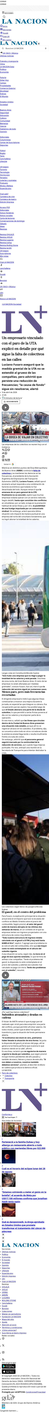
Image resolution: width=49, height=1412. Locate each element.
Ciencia (3, 126)
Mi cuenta (7, 40)
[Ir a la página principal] (24, 23)
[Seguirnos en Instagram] (3, 1353)
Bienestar (4, 123)
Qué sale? (4, 194)
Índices (3, 93)
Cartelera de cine (7, 196)
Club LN (6, 36)
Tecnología (4, 172)
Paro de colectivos (10, 1073)
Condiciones (31, 1392)
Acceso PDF (5, 207)
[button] (24, 170)
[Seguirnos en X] (3, 1346)
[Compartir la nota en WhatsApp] (6, 453)
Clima (2, 64)
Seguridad (4, 112)
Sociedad (16, 304)
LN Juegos (4, 167)
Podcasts (4, 183)
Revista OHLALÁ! (7, 234)
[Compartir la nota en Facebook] (3, 460)
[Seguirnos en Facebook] (3, 1339)
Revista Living (6, 242)
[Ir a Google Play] (8, 1368)
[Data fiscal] (3, 1408)
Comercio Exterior (8, 88)
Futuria (3, 77)
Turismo (3, 169)
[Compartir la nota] (3, 453)
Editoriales (4, 137)
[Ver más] (3, 1081)
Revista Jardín (6, 248)
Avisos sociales (6, 215)
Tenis (2, 156)
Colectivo (8, 1075)
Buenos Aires (5, 110)
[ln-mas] (24, 334)
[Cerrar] (38, 43)
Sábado (3, 223)
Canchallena (5, 158)
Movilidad (4, 91)
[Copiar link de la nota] (3, 456)
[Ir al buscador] (4, 16)
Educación (4, 115)
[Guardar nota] (6, 449)
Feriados (3, 177)
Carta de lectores (7, 218)
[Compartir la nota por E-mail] (8, 460)
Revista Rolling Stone (9, 245)
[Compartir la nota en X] (6, 460)
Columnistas (5, 140)
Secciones (7, 30)
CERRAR (3, 1)
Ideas (2, 226)
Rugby (2, 153)
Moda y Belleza (6, 186)
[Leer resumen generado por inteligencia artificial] (3, 449)
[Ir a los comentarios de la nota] (8, 449)
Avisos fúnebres (7, 213)
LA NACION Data (7, 66)
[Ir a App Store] (8, 1373)
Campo (3, 83)
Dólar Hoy (4, 80)
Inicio (5, 26)
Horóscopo (5, 175)
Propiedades (5, 85)
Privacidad (40, 1392)
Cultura (3, 118)
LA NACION (7, 304)
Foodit (5, 33)
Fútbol (2, 150)
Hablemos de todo (8, 129)
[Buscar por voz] (45, 48)
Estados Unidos (6, 102)
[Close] (3, 1234)
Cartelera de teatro (8, 199)
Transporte (9, 1078)
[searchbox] (24, 48)
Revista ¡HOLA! (6, 237)
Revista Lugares (7, 240)
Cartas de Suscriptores (10, 142)
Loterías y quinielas (8, 180)
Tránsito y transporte (9, 61)
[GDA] (8, 1400)
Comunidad (5, 121)
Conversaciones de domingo (12, 221)
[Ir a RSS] (3, 1360)
